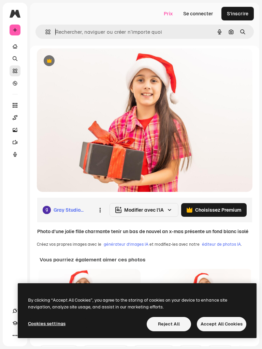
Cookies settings (47, 324)
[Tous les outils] (15, 105)
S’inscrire (237, 14)
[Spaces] (15, 117)
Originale (82, 61)
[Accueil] (15, 46)
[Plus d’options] (100, 210)
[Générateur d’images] (15, 129)
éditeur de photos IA (221, 244)
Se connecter (198, 14)
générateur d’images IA (126, 244)
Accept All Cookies (222, 324)
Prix (168, 14)
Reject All (169, 324)
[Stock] (15, 70)
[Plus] (15, 335)
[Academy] (15, 323)
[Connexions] (15, 310)
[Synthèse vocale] (15, 154)
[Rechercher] (15, 58)
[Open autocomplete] (45, 31)
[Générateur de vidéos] (15, 142)
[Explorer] (15, 83)
